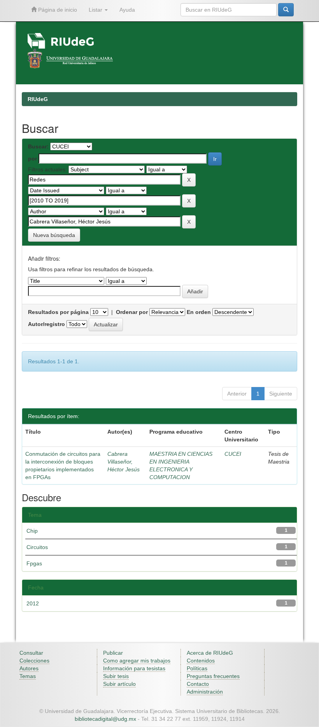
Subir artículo (119, 684)
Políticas (197, 668)
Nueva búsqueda (54, 235)
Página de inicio (57, 10)
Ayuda (127, 10)
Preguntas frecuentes (213, 676)
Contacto (198, 684)
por (32, 158)
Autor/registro (46, 324)
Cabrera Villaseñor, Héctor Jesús (123, 461)
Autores (29, 668)
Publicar (113, 653)
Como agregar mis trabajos (136, 660)
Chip (32, 531)
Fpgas (34, 563)
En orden (199, 312)
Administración (205, 692)
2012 (32, 603)
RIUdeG (38, 99)
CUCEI (232, 454)
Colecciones (34, 660)
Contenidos (201, 660)
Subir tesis (116, 676)
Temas (27, 676)
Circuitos (37, 547)
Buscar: (38, 146)
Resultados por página (58, 312)
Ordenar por (132, 312)
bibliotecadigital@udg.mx (105, 719)
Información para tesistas (134, 668)
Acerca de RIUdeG (210, 653)
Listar (96, 10)
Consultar (31, 653)
